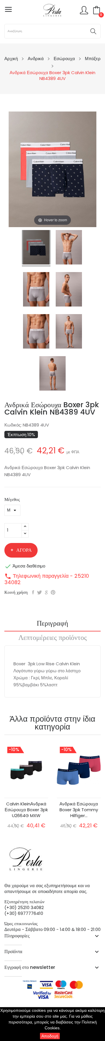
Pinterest (53, 592)
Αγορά (24, 550)
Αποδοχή (49, 1036)
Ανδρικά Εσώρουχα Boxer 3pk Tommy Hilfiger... (79, 810)
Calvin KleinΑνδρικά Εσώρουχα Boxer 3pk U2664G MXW (26, 810)
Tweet (39, 592)
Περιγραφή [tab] (52, 624)
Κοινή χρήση (33, 592)
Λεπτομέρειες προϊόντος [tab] (52, 638)
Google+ (46, 592)
